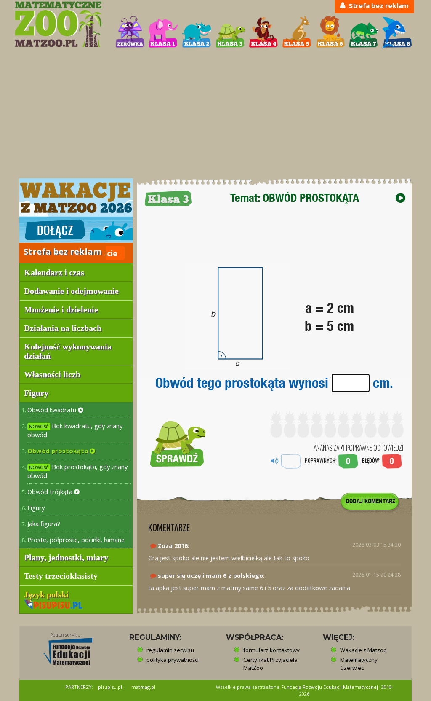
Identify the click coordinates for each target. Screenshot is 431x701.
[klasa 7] (363, 32)
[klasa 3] (230, 32)
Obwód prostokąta (58, 450)
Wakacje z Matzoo (363, 650)
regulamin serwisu (170, 650)
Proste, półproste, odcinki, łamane (76, 539)
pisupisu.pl (110, 687)
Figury (36, 507)
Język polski (47, 594)
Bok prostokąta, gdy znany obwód (77, 471)
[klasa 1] (163, 32)
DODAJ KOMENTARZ (370, 501)
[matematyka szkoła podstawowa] (60, 24)
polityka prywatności (172, 659)
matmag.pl (143, 687)
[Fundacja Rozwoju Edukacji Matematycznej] (61, 646)
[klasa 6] (330, 32)
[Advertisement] (215, 114)
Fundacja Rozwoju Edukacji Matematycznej (329, 687)
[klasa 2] (196, 32)
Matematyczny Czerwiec (359, 663)
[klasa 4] (263, 32)
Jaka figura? (43, 523)
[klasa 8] (397, 32)
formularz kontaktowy (271, 650)
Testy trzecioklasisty (61, 575)
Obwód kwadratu (52, 410)
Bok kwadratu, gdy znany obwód (74, 430)
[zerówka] (130, 32)
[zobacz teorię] (400, 198)
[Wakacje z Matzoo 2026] (76, 210)
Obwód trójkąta (50, 491)
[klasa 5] (296, 32)
